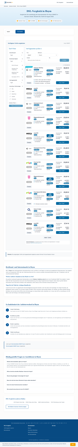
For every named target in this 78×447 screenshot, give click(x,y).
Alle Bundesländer (32, 434)
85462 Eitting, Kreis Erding (31, 402)
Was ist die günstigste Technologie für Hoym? (18, 375)
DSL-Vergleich (60, 2)
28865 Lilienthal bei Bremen (43, 402)
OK (73, 444)
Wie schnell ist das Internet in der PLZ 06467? (18, 389)
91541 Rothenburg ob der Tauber (57, 402)
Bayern (29, 428)
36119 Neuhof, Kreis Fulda (19, 402)
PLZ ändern (20, 31)
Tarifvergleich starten (9, 428)
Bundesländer (70, 2)
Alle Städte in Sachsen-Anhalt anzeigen (17, 406)
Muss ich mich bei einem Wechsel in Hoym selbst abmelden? (21, 380)
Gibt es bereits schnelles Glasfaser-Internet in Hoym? (20, 371)
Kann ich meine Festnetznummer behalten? (17, 384)
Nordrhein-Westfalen (32, 430)
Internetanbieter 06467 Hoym (18, 344)
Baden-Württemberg (32, 432)
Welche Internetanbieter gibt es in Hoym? (17, 361)
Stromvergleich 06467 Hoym (12, 346)
